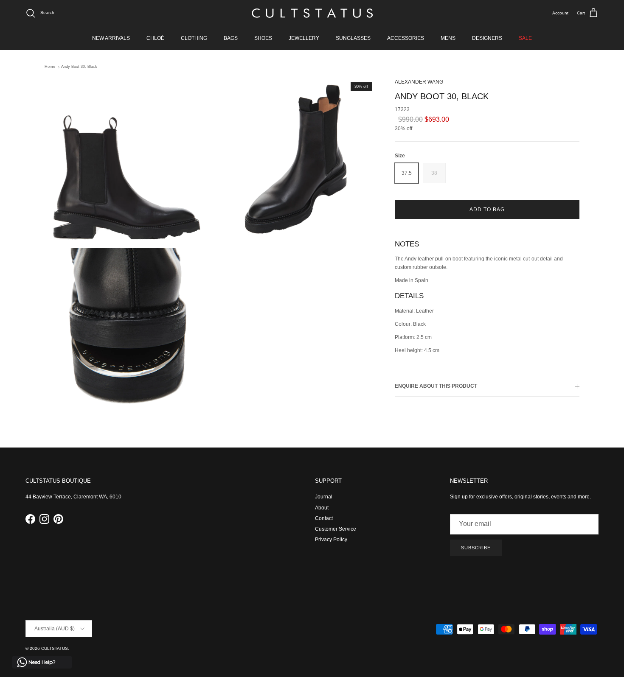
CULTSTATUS (54, 648)
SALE (525, 38)
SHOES (263, 38)
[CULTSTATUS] (312, 13)
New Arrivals (111, 38)
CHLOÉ (155, 38)
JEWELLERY (304, 38)
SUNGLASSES (353, 38)
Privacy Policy (331, 540)
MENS (448, 38)
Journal (323, 497)
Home (50, 67)
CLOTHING (194, 38)
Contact (324, 518)
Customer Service (335, 529)
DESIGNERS (487, 38)
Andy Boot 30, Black (79, 67)
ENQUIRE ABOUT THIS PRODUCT (436, 386)
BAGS (231, 38)
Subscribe (476, 547)
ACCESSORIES (405, 38)
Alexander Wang (419, 82)
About (322, 508)
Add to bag (487, 210)
